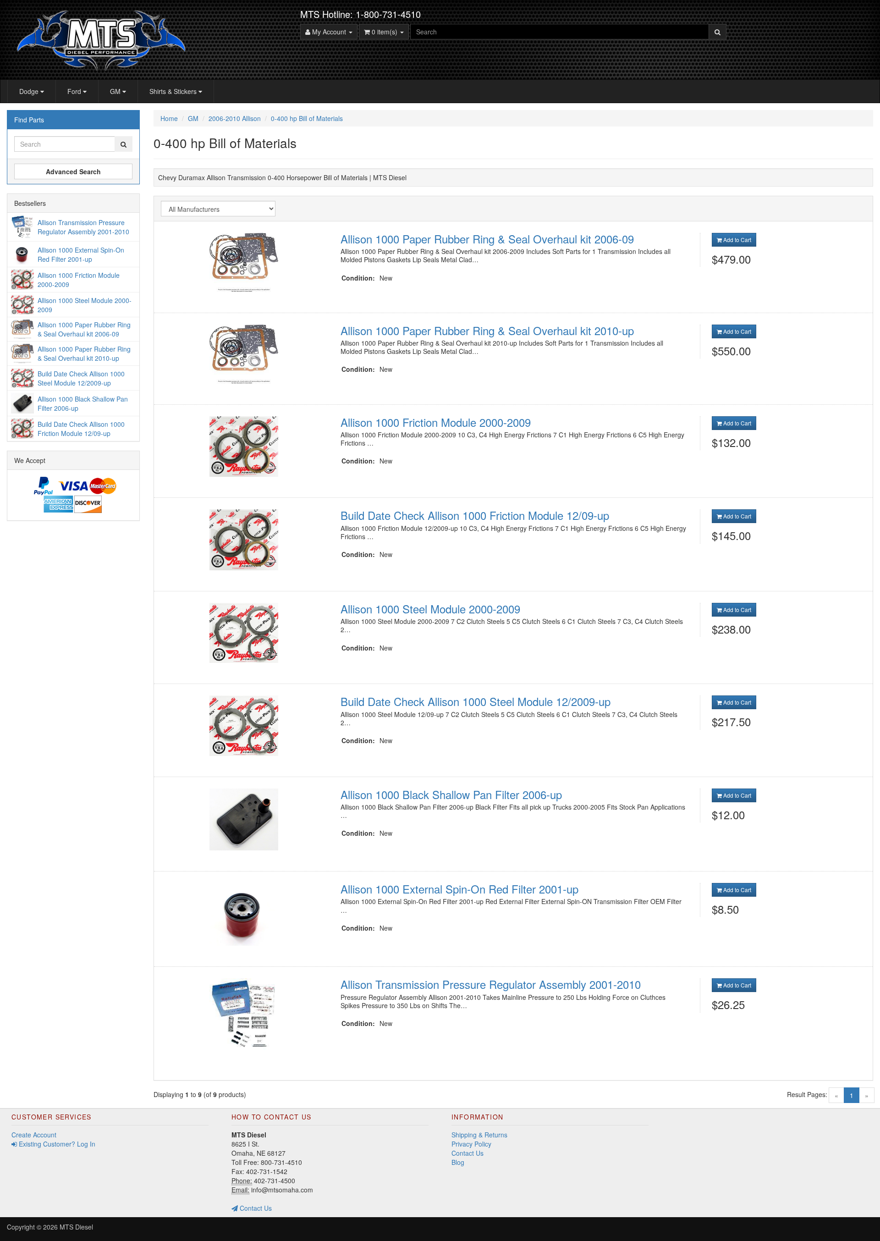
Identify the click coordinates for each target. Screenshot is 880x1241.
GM (116, 91)
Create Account (33, 1134)
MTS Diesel (76, 1226)
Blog (457, 1162)
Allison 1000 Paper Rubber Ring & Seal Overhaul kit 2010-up (487, 330)
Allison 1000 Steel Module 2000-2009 (430, 609)
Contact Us (255, 1208)
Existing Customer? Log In (56, 1143)
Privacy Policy (471, 1143)
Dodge (29, 91)
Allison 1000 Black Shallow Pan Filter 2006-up (451, 794)
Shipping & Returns (479, 1134)
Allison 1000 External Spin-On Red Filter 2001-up (459, 889)
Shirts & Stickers (173, 91)
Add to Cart (736, 239)
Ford (75, 91)
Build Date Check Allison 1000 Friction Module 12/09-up (475, 515)
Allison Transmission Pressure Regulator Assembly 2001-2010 (491, 984)
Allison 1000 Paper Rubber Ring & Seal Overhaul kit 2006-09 (487, 239)
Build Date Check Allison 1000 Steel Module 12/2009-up (475, 701)
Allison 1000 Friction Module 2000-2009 (436, 422)
